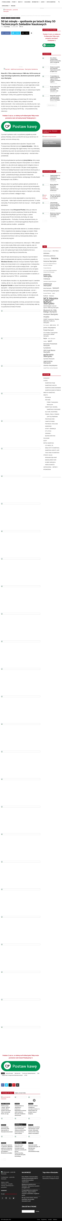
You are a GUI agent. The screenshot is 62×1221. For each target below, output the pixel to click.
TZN (38, 1073)
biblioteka (46, 253)
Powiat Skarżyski (48, 330)
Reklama (55, 1219)
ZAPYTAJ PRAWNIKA (52, 416)
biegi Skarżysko (46, 258)
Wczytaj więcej (51, 105)
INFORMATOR (35, 1)
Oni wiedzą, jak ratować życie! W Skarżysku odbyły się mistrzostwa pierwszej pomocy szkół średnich (20, 1130)
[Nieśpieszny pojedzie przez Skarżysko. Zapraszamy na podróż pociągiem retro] (45, 68)
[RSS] (10, 1198)
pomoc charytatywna (49, 327)
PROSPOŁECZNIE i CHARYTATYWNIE (18, 1143)
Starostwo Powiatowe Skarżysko (50, 344)
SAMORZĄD (48, 426)
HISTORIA (13, 18)
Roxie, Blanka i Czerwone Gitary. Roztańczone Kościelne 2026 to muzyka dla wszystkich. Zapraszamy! (30, 1179)
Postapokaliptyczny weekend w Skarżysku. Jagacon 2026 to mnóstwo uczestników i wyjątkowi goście (30, 1193)
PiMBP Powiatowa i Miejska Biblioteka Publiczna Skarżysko (51, 320)
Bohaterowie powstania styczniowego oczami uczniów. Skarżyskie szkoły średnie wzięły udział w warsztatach (34, 1130)
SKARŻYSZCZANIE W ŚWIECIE (53, 390)
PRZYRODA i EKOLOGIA (51, 424)
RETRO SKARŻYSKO (51, 1)
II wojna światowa (47, 268)
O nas (38, 1219)
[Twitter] (13, 1198)
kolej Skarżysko (47, 288)
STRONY (14, 1)
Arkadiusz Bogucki (47, 250)
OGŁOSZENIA (27, 1)
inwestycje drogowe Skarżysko (49, 281)
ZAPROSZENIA (5, 5)
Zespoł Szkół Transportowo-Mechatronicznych (12, 1075)
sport (50, 341)
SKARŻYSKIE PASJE (50, 383)
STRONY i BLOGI (47, 455)
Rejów (45, 338)
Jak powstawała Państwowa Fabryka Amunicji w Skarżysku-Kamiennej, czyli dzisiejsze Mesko (55, 205)
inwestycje (46, 279)
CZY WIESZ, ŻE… (49, 445)
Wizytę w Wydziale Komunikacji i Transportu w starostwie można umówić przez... (54, 187)
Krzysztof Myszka (47, 293)
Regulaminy (44, 1219)
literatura (51, 296)
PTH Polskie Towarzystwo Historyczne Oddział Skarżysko (50, 334)
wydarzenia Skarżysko (48, 355)
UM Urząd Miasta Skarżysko (49, 351)
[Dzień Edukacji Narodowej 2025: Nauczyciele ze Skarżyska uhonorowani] (7, 1122)
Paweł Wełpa (7, 26)
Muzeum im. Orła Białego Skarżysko (50, 311)
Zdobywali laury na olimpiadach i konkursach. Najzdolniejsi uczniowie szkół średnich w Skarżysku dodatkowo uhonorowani (20, 1110)
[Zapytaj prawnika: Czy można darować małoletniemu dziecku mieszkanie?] (45, 177)
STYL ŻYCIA (48, 431)
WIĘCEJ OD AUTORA (20, 1093)
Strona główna (4, 15)
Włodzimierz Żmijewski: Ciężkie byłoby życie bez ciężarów (55, 215)
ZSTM (25, 1075)
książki (53, 293)
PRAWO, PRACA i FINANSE (52, 414)
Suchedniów (47, 348)
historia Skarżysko (49, 261)
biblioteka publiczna (49, 256)
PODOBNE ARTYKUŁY (7, 1093)
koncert (56, 288)
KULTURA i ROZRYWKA (51, 412)
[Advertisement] (42, 11)
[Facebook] (2, 1198)
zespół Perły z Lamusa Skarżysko (50, 368)
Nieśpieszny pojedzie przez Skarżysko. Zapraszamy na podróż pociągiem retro (30, 1186)
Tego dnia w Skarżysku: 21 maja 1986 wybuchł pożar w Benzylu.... (55, 197)
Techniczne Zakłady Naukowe (28, 1073)
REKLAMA (13, 5)
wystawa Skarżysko (48, 358)
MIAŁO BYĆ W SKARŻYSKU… (52, 448)
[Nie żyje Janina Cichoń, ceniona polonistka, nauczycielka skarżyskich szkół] (45, 88)
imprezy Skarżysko (47, 275)
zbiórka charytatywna (50, 365)
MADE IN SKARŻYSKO (49, 392)
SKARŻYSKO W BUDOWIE (53, 409)
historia (54, 258)
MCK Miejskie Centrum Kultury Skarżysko (50, 301)
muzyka (46, 317)
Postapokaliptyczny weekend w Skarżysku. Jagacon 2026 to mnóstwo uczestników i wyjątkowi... (55, 79)
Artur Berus (56, 251)
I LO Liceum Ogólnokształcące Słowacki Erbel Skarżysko (50, 271)
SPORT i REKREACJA (5, 1103)
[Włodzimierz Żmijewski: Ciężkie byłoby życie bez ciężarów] (45, 214)
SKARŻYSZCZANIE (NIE (51, 387)
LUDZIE (42, 1)
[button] (59, 2)
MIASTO (20, 1)
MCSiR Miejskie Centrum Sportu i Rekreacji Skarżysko (51, 306)
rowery (45, 341)
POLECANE (46, 438)
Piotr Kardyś (46, 325)
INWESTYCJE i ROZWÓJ (51, 407)
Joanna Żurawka (9, 1073)
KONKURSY (46, 378)
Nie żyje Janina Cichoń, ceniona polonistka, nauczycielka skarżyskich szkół (30, 1199)
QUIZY (45, 440)
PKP (58, 325)
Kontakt (50, 1219)
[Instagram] (6, 1198)
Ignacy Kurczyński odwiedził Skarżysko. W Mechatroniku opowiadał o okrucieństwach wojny (34, 1148)
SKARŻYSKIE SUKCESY (51, 385)
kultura (45, 296)
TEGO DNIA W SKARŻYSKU (52, 452)
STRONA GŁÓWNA (6, 1)
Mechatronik (17, 1073)
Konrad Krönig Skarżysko (51, 291)
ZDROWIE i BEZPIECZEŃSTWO (18, 1125)
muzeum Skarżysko (50, 314)
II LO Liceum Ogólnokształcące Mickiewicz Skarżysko (50, 264)
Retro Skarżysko (51, 338)
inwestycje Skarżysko (47, 284)
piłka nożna (53, 325)
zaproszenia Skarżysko (47, 362)
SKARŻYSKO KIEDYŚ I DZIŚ (52, 450)
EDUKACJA (8, 18)
